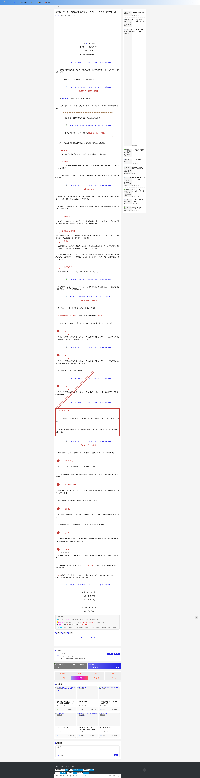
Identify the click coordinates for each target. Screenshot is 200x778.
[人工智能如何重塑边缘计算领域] (128, 201)
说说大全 (59, 688)
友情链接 (63, 766)
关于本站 (57, 766)
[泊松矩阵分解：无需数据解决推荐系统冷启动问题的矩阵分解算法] (128, 153)
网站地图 (74, 766)
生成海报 (59, 775)
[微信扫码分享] (64, 775)
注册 (195, 2)
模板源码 (48, 2)
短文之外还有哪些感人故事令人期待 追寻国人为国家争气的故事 (138, 21)
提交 (116, 755)
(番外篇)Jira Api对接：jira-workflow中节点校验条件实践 (87, 728)
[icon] (144, 770)
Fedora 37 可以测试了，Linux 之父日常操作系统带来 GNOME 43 (138, 168)
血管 (86, 43)
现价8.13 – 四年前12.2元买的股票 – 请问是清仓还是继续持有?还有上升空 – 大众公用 (65, 702)
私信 (117, 653)
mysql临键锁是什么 (105, 727)
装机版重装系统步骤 (62, 727)
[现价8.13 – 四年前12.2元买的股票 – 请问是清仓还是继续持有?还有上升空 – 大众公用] (65, 692)
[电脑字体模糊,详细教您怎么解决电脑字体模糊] (109, 692)
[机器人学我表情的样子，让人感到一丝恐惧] (128, 208)
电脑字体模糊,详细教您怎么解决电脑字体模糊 (109, 702)
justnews (91, 769)
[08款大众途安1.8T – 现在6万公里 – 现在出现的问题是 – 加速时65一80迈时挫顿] (128, 181)
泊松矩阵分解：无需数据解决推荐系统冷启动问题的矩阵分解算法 (138, 151)
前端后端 (81, 714)
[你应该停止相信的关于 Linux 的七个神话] (128, 87)
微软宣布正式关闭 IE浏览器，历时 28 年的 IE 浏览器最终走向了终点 (138, 191)
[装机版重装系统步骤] (65, 719)
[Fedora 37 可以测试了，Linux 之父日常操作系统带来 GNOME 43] (128, 170)
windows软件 (24, 2)
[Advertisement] (87, 30)
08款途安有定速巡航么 (138, 12)
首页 (16, 2)
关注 (111, 653)
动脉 (62, 98)
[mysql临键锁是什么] (109, 719)
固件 (40, 2)
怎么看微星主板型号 (137, 159)
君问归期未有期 (83, 701)
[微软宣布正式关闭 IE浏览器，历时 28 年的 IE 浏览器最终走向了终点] (128, 193)
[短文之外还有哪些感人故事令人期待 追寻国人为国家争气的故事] (128, 23)
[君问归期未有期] (87, 692)
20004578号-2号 (78, 769)
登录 (191, 2)
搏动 (66, 98)
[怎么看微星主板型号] (128, 161)
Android (34, 2)
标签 (69, 766)
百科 (76, 15)
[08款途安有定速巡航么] (128, 13)
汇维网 (57, 15)
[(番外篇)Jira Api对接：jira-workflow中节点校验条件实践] (87, 719)
